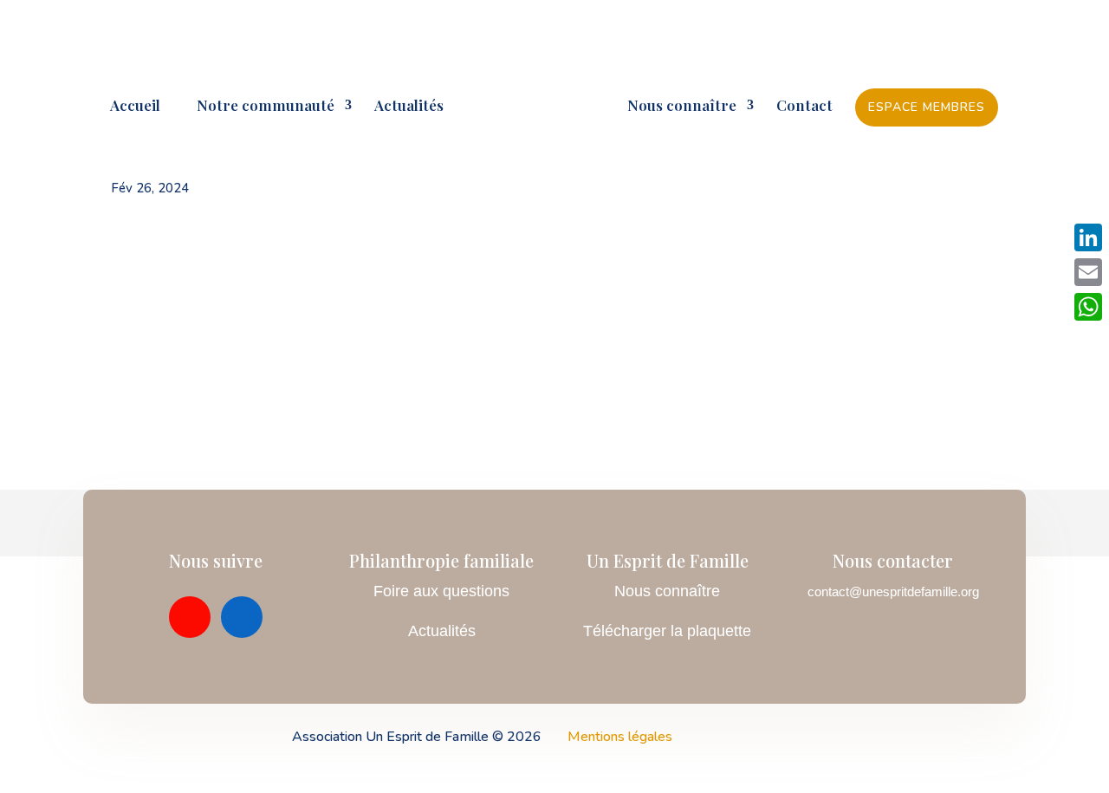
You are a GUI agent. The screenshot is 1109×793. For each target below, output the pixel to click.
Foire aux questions (441, 591)
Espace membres (926, 107)
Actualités (409, 106)
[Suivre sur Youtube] (190, 617)
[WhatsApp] (1088, 306)
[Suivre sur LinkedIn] (242, 617)
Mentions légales (619, 736)
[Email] (1088, 272)
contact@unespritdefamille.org (893, 591)
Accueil (135, 106)
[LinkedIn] (1088, 237)
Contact (804, 106)
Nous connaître (681, 106)
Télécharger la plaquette (667, 631)
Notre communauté (258, 106)
